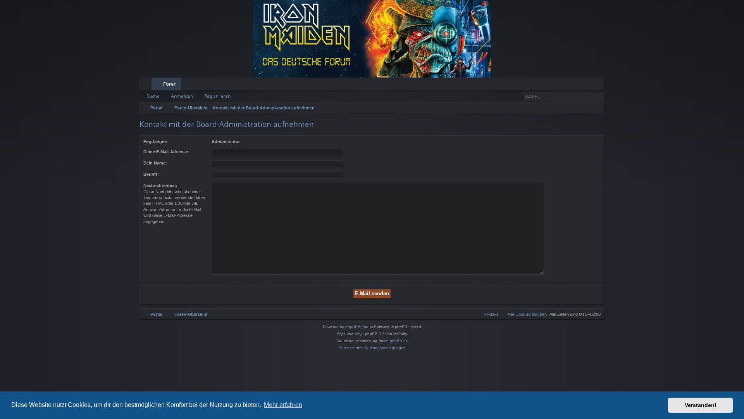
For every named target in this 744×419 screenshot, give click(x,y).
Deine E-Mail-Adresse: (165, 151)
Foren (170, 83)
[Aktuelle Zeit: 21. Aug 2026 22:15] (596, 108)
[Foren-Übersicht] (372, 39)
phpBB (351, 327)
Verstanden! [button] (700, 405)
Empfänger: (155, 141)
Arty (358, 334)
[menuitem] (574, 84)
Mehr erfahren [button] (283, 405)
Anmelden (182, 96)
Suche (153, 96)
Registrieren (217, 96)
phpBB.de (399, 341)
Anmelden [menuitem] (588, 85)
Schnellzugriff (147, 85)
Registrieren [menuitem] (600, 85)
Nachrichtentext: (160, 185)
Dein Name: (155, 163)
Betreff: (151, 174)
